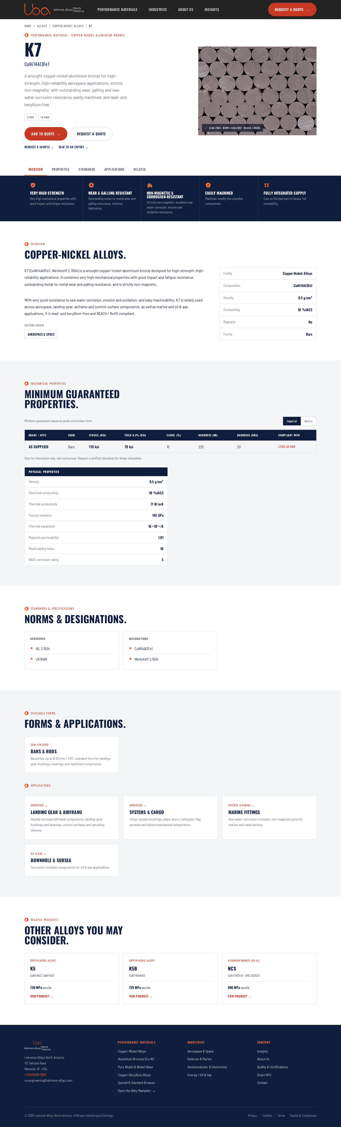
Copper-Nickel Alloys (68, 26)
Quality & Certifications (272, 1067)
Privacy (252, 1116)
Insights (212, 9)
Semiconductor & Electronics (207, 1067)
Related (140, 169)
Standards (87, 169)
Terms (281, 1116)
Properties (61, 169)
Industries (158, 9)
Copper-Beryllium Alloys (134, 1075)
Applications (114, 169)
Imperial (292, 421)
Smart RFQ (264, 1075)
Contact (262, 1082)
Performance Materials (118, 9)
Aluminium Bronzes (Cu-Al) (136, 1059)
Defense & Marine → (241, 805)
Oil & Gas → (39, 853)
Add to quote (46, 133)
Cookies (267, 1116)
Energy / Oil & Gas (199, 1075)
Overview (35, 169)
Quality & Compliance (303, 1116)
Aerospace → (39, 805)
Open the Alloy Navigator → (137, 1090)
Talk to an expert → (73, 147)
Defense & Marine (199, 1059)
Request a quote (91, 133)
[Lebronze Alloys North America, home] (54, 9)
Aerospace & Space (41, 334)
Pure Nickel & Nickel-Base (135, 1067)
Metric (309, 421)
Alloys (42, 26)
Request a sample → (39, 147)
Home (28, 26)
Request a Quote (292, 9)
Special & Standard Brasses (136, 1082)
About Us (185, 9)
